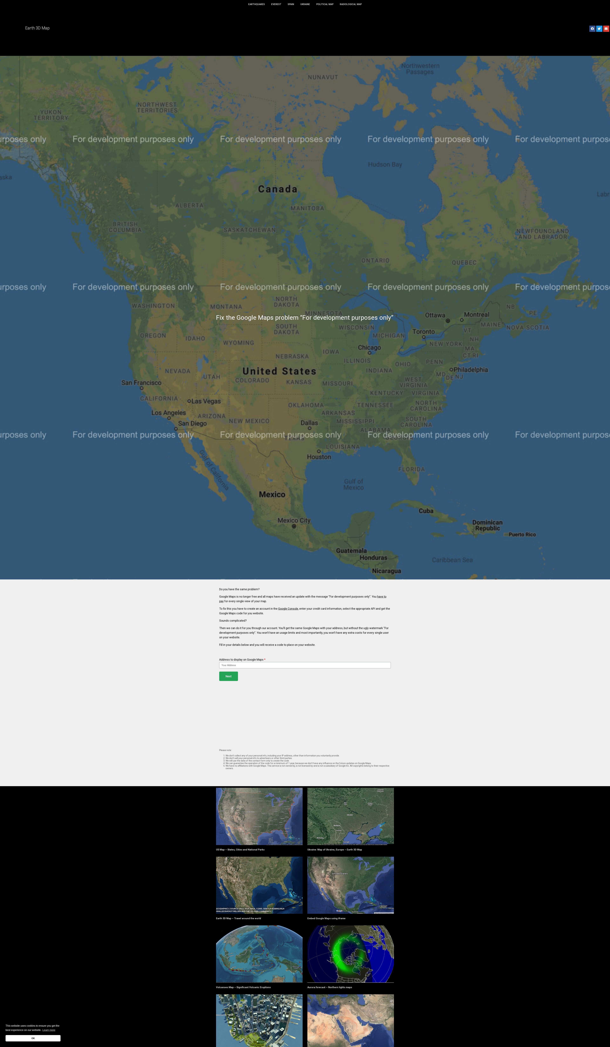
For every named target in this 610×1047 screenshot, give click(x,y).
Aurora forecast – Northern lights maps (329, 987)
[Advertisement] (305, 32)
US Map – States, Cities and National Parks (240, 849)
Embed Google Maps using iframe (326, 918)
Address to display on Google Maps (241, 659)
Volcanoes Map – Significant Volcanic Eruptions (243, 987)
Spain (291, 4)
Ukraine (305, 4)
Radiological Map (351, 4)
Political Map (324, 4)
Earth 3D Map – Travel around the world (238, 918)
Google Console (288, 608)
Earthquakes (256, 4)
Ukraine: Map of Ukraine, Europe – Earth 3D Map (334, 849)
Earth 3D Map (37, 28)
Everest (276, 4)
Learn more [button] (48, 1030)
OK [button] (33, 1038)
